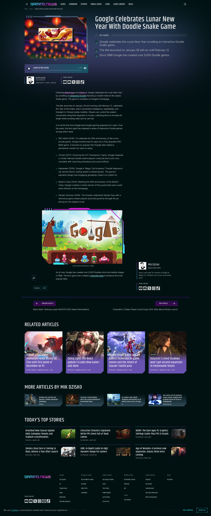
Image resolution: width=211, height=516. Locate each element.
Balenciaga (69, 92)
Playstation (63, 488)
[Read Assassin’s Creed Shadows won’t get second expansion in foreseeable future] (167, 352)
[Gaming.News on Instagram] (39, 501)
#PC (44, 288)
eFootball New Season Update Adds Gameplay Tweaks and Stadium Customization (40, 433)
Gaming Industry (65, 501)
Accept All (202, 510)
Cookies (14, 510)
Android (126, 484)
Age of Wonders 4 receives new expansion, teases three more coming (151, 451)
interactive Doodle (77, 96)
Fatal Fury (106, 501)
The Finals (106, 488)
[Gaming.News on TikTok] (48, 501)
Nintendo (63, 497)
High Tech (84, 488)
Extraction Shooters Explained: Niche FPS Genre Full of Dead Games (96, 433)
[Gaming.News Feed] (44, 501)
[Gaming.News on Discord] (31, 501)
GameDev (84, 492)
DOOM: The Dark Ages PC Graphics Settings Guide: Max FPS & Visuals (152, 432)
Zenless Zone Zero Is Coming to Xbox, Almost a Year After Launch (41, 450)
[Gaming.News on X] (35, 501)
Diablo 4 (83, 92)
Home (26, 9)
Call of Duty (106, 497)
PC (60, 484)
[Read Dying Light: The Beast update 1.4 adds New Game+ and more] (85, 352)
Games (31, 9)
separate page (97, 275)
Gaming (83, 484)
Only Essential (188, 510)
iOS (125, 488)
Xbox (61, 492)
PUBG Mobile (107, 492)
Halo (104, 484)
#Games (37, 288)
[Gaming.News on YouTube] (26, 501)
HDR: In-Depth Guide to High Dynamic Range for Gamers (94, 450)
